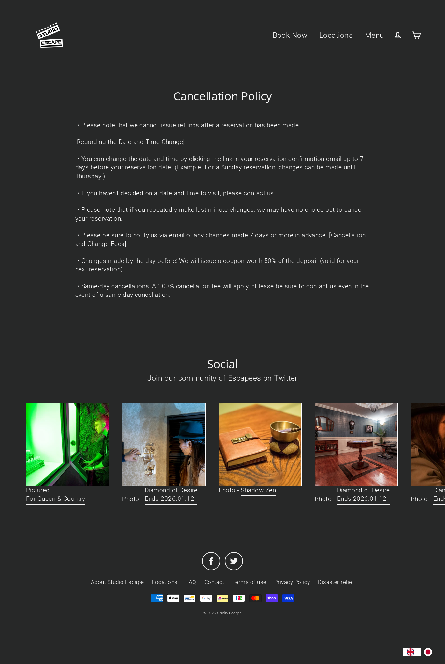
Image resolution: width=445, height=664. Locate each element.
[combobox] (412, 652)
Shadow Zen (258, 490)
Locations (336, 35)
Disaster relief (336, 582)
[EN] (412, 652)
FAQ (190, 582)
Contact (214, 582)
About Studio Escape (117, 582)
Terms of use (249, 582)
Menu (374, 35)
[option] (429, 652)
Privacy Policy (292, 582)
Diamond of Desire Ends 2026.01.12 (171, 494)
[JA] (429, 652)
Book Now (290, 35)
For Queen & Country (55, 498)
